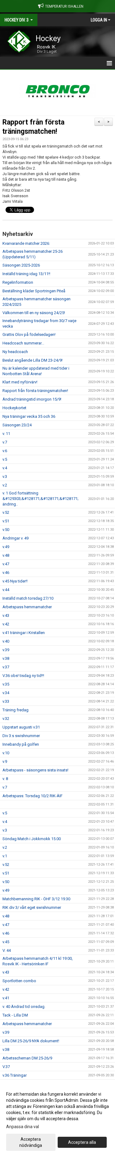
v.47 (5, 564)
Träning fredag (15, 710)
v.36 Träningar (14, 1075)
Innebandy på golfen (20, 744)
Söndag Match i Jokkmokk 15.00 (31, 838)
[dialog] (57, 1119)
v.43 (5, 615)
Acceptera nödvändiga (30, 1142)
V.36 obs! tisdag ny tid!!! (23, 675)
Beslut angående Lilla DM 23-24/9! (32, 360)
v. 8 (5, 778)
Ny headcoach (15, 351)
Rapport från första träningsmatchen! (35, 390)
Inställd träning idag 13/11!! (26, 273)
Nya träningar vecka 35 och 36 (28, 416)
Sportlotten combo (19, 980)
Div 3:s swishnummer (21, 735)
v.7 (4, 442)
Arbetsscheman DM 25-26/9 (27, 1058)
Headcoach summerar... (23, 343)
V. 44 (6, 950)
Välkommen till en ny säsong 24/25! (33, 312)
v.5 (4, 459)
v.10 (5, 753)
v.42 (5, 624)
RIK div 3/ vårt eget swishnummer (31, 907)
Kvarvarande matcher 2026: (26, 243)
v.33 (5, 701)
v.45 (5, 942)
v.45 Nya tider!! (15, 581)
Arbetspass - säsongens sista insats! (35, 770)
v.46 (5, 572)
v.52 (5, 512)
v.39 (5, 650)
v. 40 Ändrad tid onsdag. (23, 1006)
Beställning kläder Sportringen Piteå (33, 291)
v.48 (5, 555)
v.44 (5, 589)
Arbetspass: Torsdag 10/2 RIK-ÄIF (32, 796)
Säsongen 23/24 (17, 425)
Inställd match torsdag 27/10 (27, 598)
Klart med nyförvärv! (19, 382)
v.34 (5, 692)
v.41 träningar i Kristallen (23, 632)
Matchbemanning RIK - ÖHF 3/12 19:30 (36, 899)
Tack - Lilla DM (15, 1015)
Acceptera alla (82, 1142)
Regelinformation (17, 282)
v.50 (5, 529)
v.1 (4, 856)
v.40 (5, 641)
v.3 (4, 476)
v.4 (4, 468)
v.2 (4, 485)
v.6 (4, 450)
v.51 (5, 521)
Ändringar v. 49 (15, 538)
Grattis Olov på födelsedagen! (29, 334)
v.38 (5, 658)
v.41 (5, 998)
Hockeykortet (14, 408)
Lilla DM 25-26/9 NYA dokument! (30, 1041)
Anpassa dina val (22, 1126)
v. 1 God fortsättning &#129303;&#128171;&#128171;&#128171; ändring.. (40, 498)
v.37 (5, 667)
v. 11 (6, 433)
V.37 (6, 1066)
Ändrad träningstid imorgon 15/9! (31, 399)
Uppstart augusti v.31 (21, 727)
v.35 (5, 684)
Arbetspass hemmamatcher (27, 607)
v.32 (5, 718)
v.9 (4, 761)
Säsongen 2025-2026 (21, 265)
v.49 (5, 546)
